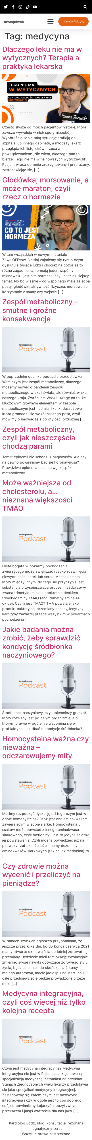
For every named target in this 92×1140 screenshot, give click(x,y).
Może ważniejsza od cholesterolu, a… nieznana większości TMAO (37, 495)
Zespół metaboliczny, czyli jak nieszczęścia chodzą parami (38, 438)
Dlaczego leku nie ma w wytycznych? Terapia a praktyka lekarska (42, 58)
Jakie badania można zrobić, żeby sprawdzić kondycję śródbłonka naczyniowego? (41, 642)
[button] (85, 6)
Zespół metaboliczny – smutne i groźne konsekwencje (40, 310)
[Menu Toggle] (50, 21)
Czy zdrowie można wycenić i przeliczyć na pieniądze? (41, 875)
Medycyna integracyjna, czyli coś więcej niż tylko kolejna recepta (44, 1002)
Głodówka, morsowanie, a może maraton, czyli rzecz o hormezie (45, 188)
